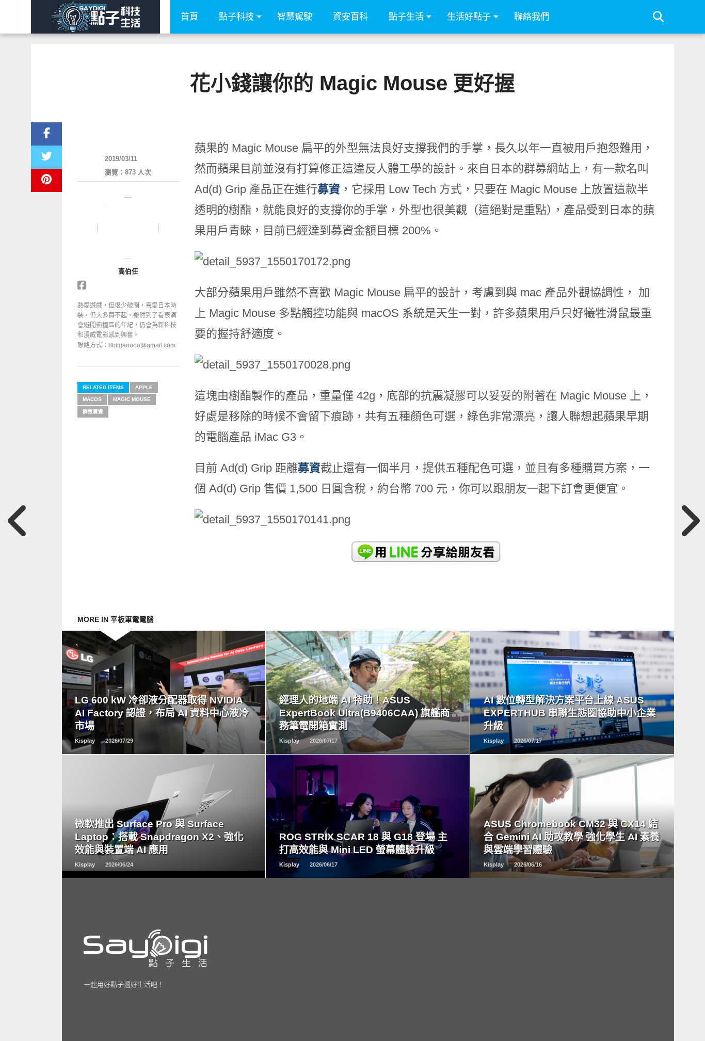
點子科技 (236, 17)
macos (92, 399)
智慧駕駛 (294, 17)
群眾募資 (93, 411)
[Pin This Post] (46, 180)
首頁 (189, 17)
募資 (328, 189)
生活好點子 (469, 17)
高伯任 (128, 271)
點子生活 (406, 17)
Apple (144, 387)
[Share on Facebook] (46, 134)
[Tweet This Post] (46, 157)
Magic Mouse (132, 399)
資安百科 (350, 17)
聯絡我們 (531, 17)
